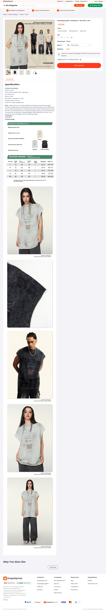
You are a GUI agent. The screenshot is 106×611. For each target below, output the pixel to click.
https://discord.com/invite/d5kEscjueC (7, 600)
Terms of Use (86, 609)
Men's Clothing (13, 14)
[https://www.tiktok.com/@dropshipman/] (4, 600)
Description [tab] (9, 79)
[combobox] (76, 45)
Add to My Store (79, 65)
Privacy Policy (94, 609)
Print (27, 14)
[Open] (89, 45)
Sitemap (100, 609)
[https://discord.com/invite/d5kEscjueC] (7, 600)
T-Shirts (21, 14)
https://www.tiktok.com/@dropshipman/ (4, 600)
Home (5, 14)
